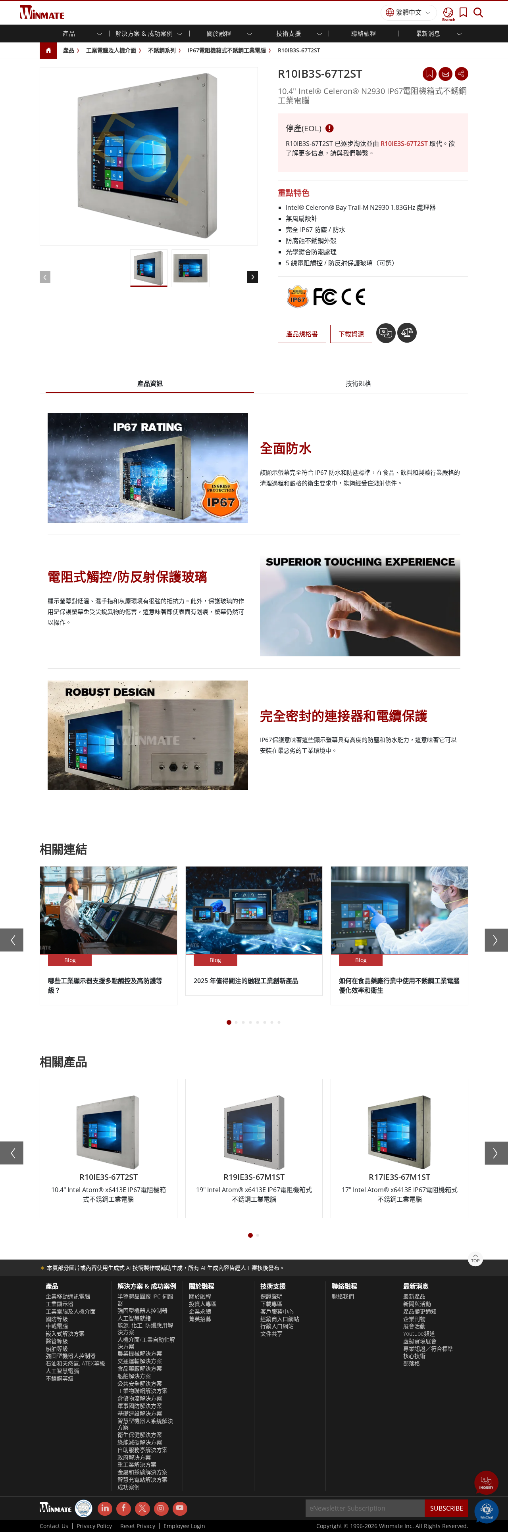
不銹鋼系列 (162, 50)
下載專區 (271, 1304)
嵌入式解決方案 (65, 1333)
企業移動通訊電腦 (68, 1296)
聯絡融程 (363, 33)
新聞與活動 (417, 1304)
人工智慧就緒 (134, 1318)
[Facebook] (124, 1509)
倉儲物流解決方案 (139, 1398)
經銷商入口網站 (279, 1319)
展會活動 (414, 1326)
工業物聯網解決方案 (142, 1390)
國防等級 (57, 1319)
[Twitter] (142, 1508)
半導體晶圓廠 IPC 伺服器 (145, 1300)
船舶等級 (57, 1348)
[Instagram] (161, 1508)
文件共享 (271, 1333)
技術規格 (358, 383)
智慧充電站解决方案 (142, 1479)
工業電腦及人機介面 (111, 50)
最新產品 (414, 1296)
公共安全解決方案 (139, 1383)
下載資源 (351, 334)
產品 (68, 50)
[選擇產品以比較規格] (407, 336)
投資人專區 (203, 1304)
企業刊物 (414, 1319)
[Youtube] (180, 1509)
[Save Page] (429, 73)
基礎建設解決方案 (139, 1413)
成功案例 (128, 1487)
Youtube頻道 (419, 1333)
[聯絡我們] (445, 73)
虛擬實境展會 (420, 1341)
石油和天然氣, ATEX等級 (75, 1363)
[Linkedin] (105, 1509)
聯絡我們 (343, 1296)
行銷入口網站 (277, 1326)
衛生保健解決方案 (139, 1434)
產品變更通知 (420, 1311)
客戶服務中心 (277, 1311)
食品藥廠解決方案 (139, 1368)
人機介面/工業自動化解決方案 (146, 1343)
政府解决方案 (134, 1457)
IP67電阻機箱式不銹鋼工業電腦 (227, 50)
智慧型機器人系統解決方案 (145, 1424)
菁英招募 (200, 1319)
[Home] (48, 51)
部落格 (411, 1363)
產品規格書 (302, 334)
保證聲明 (271, 1296)
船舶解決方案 (134, 1376)
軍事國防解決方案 (139, 1405)
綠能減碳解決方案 (139, 1442)
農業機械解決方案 (139, 1353)
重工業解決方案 (136, 1464)
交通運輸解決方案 (139, 1361)
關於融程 (200, 1296)
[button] (486, 1483)
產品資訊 (150, 383)
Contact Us (54, 1526)
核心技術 (414, 1355)
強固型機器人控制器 (71, 1355)
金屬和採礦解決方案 (142, 1472)
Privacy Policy (94, 1526)
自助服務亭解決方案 (142, 1449)
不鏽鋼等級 (59, 1378)
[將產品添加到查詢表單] (386, 336)
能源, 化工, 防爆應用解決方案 (145, 1329)
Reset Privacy (137, 1526)
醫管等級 (57, 1341)
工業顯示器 (59, 1304)
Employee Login (184, 1526)
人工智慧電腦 (62, 1371)
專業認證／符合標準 (428, 1348)
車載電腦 (57, 1326)
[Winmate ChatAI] (486, 1510)
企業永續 (200, 1311)
